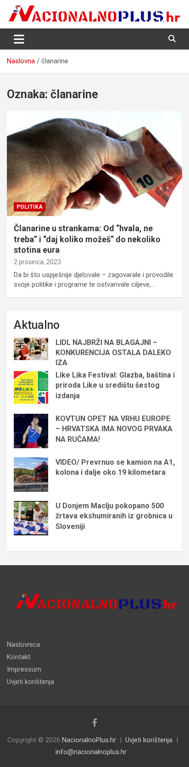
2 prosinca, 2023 (37, 262)
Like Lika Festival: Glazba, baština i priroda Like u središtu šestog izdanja (115, 385)
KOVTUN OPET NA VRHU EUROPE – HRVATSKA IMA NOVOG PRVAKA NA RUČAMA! (114, 429)
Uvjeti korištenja (30, 682)
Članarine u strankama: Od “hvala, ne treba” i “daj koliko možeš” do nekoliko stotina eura (87, 239)
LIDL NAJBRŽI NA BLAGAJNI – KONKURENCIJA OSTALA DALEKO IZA (113, 352)
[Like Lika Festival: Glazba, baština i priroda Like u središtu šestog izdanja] (31, 387)
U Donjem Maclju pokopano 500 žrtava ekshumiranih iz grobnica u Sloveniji (114, 516)
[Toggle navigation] (19, 39)
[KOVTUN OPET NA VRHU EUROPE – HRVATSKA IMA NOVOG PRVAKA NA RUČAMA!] (31, 431)
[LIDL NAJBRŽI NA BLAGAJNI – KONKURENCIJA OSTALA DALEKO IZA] (31, 349)
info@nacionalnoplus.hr (91, 752)
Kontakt (18, 657)
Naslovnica (23, 644)
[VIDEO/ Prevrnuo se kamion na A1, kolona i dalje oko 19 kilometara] (31, 474)
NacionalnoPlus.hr (89, 740)
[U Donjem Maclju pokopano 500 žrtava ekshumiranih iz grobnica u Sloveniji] (31, 518)
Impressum (24, 669)
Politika (30, 207)
